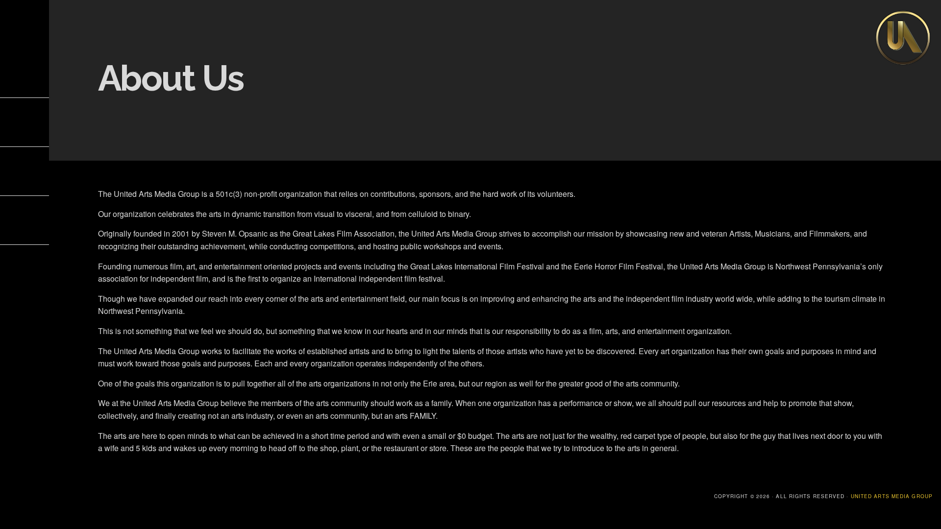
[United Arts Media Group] (903, 63)
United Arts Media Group (892, 496)
